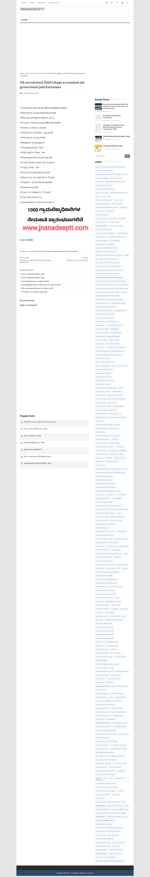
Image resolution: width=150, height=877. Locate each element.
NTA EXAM (99, 612)
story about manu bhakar (105, 774)
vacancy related (114, 853)
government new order (105, 380)
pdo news (99, 620)
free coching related (120, 366)
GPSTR (120, 388)
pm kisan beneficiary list (105, 631)
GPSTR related (101, 395)
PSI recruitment (112, 646)
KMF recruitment (102, 509)
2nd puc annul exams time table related (110, 167)
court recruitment (116, 226)
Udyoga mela (101, 835)
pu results (113, 649)
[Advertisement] (54, 47)
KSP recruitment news (104, 539)
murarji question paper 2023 (106, 583)
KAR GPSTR (108, 458)
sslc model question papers (106, 760)
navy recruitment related (105, 590)
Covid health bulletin (104, 229)
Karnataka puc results (104, 476)
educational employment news (107, 296)
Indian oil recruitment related (107, 428)
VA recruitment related (104, 839)
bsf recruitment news (104, 200)
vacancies (116, 846)
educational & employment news (108, 266)
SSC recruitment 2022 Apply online (37, 456)
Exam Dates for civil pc (114, 325)
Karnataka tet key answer (105, 483)
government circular (104, 377)
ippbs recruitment (102, 439)
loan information (102, 550)
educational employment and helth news (111, 292)
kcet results (100, 495)
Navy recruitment (116, 587)
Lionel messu (123, 546)
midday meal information (105, 565)
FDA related (100, 347)
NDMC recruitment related (106, 594)
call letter (118, 200)
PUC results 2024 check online (35, 429)
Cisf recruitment (102, 215)
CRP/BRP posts (101, 237)
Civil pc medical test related (106, 218)
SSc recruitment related (105, 752)
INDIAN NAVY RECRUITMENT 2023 (37, 463)
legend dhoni (112, 546)
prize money (100, 646)
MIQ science (100, 568)
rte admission (118, 716)
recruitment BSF (113, 679)
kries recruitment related (105, 531)
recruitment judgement (105, 682)
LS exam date (116, 550)
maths (125, 554)
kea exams (110, 495)
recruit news (115, 675)
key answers (117, 498)
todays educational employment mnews (111, 813)
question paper (101, 660)
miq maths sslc (122, 565)
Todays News (100, 817)
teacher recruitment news (106, 783)
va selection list (119, 842)
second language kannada (106, 730)
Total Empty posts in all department (109, 828)
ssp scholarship (115, 767)
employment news (118, 303)
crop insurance (122, 233)
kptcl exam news (102, 517)
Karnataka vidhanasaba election (108, 491)
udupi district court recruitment (108, 831)
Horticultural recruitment (106, 410)
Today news (100, 798)
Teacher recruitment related (107, 787)
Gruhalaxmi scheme (115, 395)
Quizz (112, 668)
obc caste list (110, 612)
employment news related (105, 307)
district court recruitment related (109, 255)
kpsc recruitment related (105, 513)
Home (24, 20)
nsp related (124, 609)
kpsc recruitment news (119, 509)
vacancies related (116, 850)
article (98, 196)
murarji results (101, 587)
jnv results (113, 450)
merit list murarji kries (104, 561)
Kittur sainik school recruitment (108, 506)
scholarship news (102, 723)
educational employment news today (110, 299)
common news (101, 226)
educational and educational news (109, 270)
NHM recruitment (102, 609)
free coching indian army (105, 362)
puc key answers (102, 653)
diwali (126, 255)
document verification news (106, 259)
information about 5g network (108, 436)
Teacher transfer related (105, 791)
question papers (102, 668)
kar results (100, 461)
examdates (100, 344)
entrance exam (121, 310)
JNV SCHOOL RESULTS (33, 449)
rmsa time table (117, 708)
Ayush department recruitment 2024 (35, 281)
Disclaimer (42, 3)
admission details (102, 178)
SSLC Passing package (103, 763)
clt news (121, 218)
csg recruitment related (117, 237)
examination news (113, 344)
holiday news (118, 406)
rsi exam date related (103, 716)
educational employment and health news (112, 288)
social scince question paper (106, 741)
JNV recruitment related (105, 447)
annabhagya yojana (103, 185)
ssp (125, 763)
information (100, 432)
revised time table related (105, 704)
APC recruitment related (105, 189)
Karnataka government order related (110, 472)
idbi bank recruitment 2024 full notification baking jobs (35, 261)
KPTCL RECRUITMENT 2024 (32, 274)
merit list (117, 557)
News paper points (102, 605)
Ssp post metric (101, 767)
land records (101, 542)
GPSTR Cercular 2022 (103, 392)
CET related (100, 211)
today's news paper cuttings (117, 806)
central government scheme (107, 207)
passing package (102, 616)
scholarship (110, 719)
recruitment (100, 679)
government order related (106, 388)
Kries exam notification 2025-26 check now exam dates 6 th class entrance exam (115, 106)
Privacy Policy (54, 3)
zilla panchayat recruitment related (109, 861)
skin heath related (102, 738)
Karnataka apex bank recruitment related (111, 469)
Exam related (101, 336)
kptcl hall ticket (102, 520)
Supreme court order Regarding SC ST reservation (112, 779)
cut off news (114, 241)
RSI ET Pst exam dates (118, 712)
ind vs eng (99, 421)
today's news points (103, 809)
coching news (113, 222)
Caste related (117, 204)
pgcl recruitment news (104, 627)
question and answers (104, 657)
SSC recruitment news (118, 749)
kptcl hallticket (116, 520)
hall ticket (113, 403)
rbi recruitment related (105, 671)
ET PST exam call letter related (107, 321)
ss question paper (102, 745)
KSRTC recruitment (121, 539)
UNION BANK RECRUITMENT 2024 (116, 136)
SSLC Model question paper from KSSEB (110, 756)
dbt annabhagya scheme (105, 244)
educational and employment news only (111, 281)
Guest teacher (101, 403)
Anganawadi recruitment (115, 182)
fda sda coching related (115, 347)
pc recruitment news (118, 616)
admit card (100, 182)
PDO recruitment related (114, 620)
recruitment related (119, 686)
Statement (121, 771)
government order (103, 384)
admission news (116, 178)
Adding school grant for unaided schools (112, 174)
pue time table (115, 653)
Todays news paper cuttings (117, 817)
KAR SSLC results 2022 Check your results (40, 422)
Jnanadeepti (32, 9)
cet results (110, 211)
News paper (100, 601)
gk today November (103, 373)
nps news (114, 609)
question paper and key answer (107, 664)
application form (102, 193)
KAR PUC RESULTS (120, 458)
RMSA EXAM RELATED (103, 708)
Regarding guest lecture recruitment (110, 693)
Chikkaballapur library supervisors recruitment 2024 (41, 285)
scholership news (119, 727)
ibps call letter (115, 414)
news (117, 598)
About (24, 3)
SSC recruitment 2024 (32, 436)
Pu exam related (102, 649)
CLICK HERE (26, 239)
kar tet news (100, 465)
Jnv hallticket (114, 443)
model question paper (104, 576)
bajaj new (107, 196)
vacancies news (101, 850)
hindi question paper (103, 406)
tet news (120, 791)
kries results (121, 531)
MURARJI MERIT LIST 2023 (34, 443)
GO (127, 156)
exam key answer (102, 329)
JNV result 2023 (101, 450)
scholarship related (103, 727)
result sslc (100, 701)
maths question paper (104, 557)
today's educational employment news (110, 802)
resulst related (101, 697)
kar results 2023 (112, 461)
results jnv (117, 701)
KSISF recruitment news (104, 535)
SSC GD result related (118, 745)
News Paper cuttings (113, 601)
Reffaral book (101, 690)
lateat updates (113, 542)
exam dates (100, 325)
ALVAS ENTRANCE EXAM (112, 146)
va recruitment (113, 835)
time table (115, 795)
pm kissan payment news (104, 634)
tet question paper (103, 795)
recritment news (102, 675)
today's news (100, 806)
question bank (120, 657)
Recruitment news (32, 73)
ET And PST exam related (104, 318)
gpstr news (117, 392)
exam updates (114, 340)
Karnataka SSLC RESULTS (104, 480)
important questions (118, 417)
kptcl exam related (117, 517)
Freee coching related (104, 369)
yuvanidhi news (110, 857)
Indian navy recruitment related (108, 425)
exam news (114, 329)
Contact (32, 3)
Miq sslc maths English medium (107, 572)
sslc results (117, 763)
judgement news (102, 454)
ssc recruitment (102, 749)
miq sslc (125, 568)
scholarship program (119, 723)
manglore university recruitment (108, 554)
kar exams (99, 458)
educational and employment (107, 274)
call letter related (103, 204)
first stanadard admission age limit (109, 355)
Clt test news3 (101, 222)
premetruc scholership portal (107, 642)
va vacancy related (103, 846)
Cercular (123, 207)
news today (115, 605)
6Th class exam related (104, 171)
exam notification (102, 333)
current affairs (101, 241)
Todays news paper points (105, 820)
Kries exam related (102, 528)
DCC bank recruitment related (107, 248)
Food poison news (102, 358)
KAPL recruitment (117, 454)
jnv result (120, 447)
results (108, 701)
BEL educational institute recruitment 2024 (37, 288)
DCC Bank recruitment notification (34, 292)
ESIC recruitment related (105, 314)
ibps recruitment (102, 417)
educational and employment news (109, 277)
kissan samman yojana (104, 502)
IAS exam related (102, 414)
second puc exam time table (106, 734)
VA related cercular (103, 842)
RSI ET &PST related (102, 712)
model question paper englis (106, 579)
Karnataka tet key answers (106, 487)
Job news (122, 450)
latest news (100, 546)
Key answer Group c (103, 498)
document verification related (107, 263)
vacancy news (101, 853)
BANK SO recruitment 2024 (77, 260)
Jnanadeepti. (75, 873)
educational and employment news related (112, 285)
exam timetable (101, 340)
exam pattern (116, 333)
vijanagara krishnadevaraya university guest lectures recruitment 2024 (113, 127)
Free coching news (103, 366)
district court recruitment (106, 252)
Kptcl (119, 513)
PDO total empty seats (104, 623)
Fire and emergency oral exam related (110, 351)
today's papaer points (120, 809)
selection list (123, 734)
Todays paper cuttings (104, 824)
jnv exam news (101, 443)
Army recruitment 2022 (119, 193)
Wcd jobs (99, 857)
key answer (120, 495)
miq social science (113, 568)
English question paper (104, 310)
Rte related (100, 719)
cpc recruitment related (105, 233)
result (111, 697)
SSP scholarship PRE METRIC (105, 771)
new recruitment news (104, 598)
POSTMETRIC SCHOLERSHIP (105, 638)
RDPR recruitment (122, 671)
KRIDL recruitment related (105, 524)
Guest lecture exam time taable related (110, 399)
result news (120, 697)
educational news (102, 303)
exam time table (113, 336)
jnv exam (114, 439)
